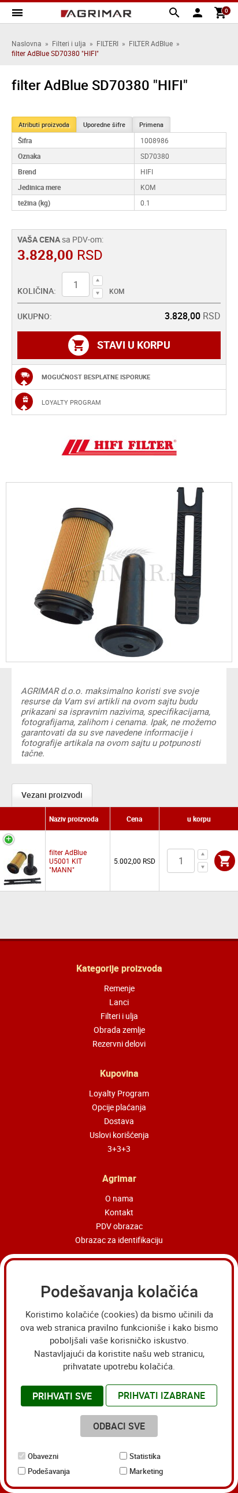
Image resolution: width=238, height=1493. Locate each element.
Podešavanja (49, 1471)
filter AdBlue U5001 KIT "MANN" (68, 861)
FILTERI (107, 43)
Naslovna (27, 43)
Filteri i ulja (69, 43)
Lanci (119, 1001)
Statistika (145, 1456)
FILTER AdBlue (151, 43)
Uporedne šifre (104, 124)
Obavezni (43, 1456)
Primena (151, 124)
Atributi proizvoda (43, 124)
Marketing (146, 1471)
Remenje (119, 988)
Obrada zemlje (119, 1029)
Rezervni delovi (119, 1043)
